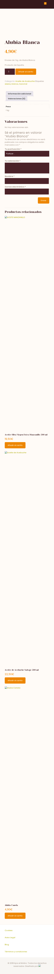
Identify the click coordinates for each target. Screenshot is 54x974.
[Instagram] (29, 970)
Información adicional (19, 93)
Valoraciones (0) (16, 98)
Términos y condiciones (16, 951)
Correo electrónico (15, 186)
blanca (15, 84)
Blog (7, 944)
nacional (23, 84)
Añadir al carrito (25, 71)
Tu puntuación (13, 149)
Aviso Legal (10, 937)
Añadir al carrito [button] (15, 445)
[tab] (19, 93)
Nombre (10, 176)
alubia (8, 84)
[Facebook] (25, 970)
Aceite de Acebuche (25, 81)
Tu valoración (12, 160)
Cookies (9, 930)
